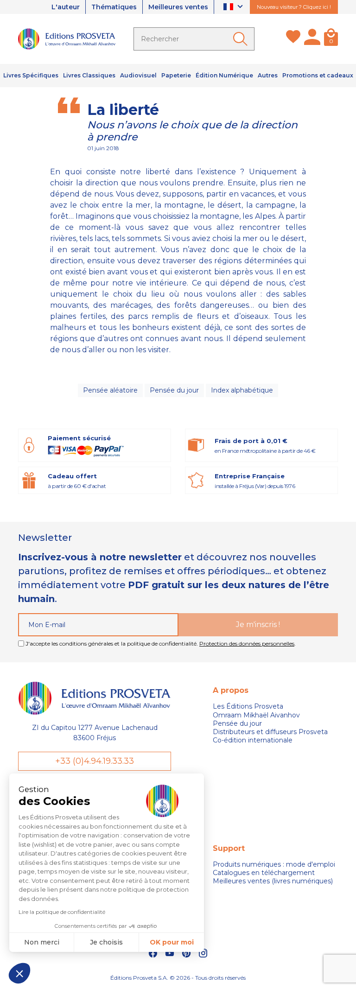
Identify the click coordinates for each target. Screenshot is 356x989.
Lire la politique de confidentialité (62, 911)
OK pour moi (172, 942)
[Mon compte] (312, 39)
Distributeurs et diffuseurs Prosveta (270, 732)
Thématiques (114, 7)
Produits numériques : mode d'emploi (274, 864)
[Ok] (242, 39)
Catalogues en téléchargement (264, 873)
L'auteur (65, 7)
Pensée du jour (174, 390)
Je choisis (106, 942)
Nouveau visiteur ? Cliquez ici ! (294, 7)
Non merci (41, 942)
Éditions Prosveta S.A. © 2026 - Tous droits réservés (178, 977)
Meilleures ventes (178, 7)
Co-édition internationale (252, 740)
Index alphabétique (242, 390)
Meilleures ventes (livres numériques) (273, 881)
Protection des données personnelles (246, 643)
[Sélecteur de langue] (234, 7)
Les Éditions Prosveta (248, 706)
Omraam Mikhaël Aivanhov (256, 715)
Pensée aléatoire (110, 390)
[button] (19, 973)
